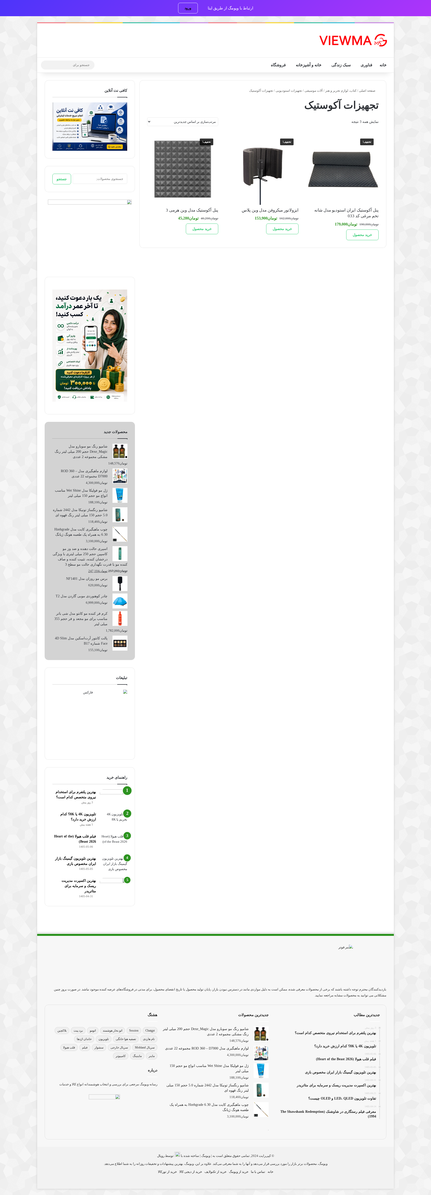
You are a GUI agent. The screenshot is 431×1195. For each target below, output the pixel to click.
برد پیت (78, 1030)
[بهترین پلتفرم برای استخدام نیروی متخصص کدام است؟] (113, 798)
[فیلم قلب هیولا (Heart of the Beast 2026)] (113, 843)
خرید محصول (362, 235)
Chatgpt (150, 1030)
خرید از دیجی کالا (190, 1172)
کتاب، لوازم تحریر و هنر (340, 90)
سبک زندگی (341, 65)
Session (133, 1030)
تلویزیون (104, 1039)
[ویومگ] (352, 40)
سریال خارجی (119, 1047)
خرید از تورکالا (167, 1172)
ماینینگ (137, 1056)
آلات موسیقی (314, 90)
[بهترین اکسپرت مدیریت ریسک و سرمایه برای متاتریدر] (113, 887)
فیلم (85, 1047)
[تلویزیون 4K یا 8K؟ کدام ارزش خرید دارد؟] (113, 821)
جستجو (62, 179)
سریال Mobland (145, 1047)
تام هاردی (149, 1039)
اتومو (93, 1030)
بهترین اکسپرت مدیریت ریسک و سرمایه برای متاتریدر (79, 886)
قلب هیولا (69, 1047)
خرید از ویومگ (238, 1172)
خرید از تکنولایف (215, 1172)
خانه (383, 65)
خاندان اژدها (84, 1039)
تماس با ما (258, 1172)
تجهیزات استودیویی (289, 90)
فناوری (366, 65)
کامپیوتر (121, 1056)
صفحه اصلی (367, 90)
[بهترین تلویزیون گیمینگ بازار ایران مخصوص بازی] (113, 865)
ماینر (152, 1056)
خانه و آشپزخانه (309, 65)
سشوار (99, 1047)
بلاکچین (62, 1030)
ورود (188, 8)
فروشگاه (278, 65)
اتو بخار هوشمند (112, 1030)
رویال (160, 1156)
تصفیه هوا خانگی (126, 1039)
